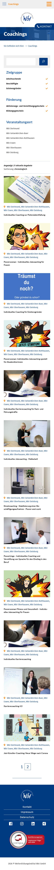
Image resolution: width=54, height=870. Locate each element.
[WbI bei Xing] (44, 824)
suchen (43, 61)
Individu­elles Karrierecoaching (17, 659)
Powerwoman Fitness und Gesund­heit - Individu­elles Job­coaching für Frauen (26, 611)
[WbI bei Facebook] (10, 824)
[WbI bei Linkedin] (32, 824)
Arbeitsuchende (13, 79)
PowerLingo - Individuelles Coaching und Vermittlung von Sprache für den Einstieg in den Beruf (25, 559)
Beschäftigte (12, 84)
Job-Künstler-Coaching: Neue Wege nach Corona (26, 753)
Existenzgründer (13, 88)
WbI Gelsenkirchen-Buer (17, 133)
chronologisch (20, 169)
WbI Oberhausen (13, 148)
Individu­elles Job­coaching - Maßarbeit (21, 458)
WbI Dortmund (12, 129)
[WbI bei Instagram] (21, 824)
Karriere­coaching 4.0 (13, 706)
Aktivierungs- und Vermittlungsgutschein (25, 106)
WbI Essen (10, 143)
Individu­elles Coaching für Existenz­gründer (23, 311)
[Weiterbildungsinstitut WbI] (14, 46)
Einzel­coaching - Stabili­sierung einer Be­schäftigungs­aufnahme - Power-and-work (22, 507)
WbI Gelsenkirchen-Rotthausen (20, 138)
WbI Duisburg (12, 152)
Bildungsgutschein (14, 111)
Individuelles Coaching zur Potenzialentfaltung (24, 214)
